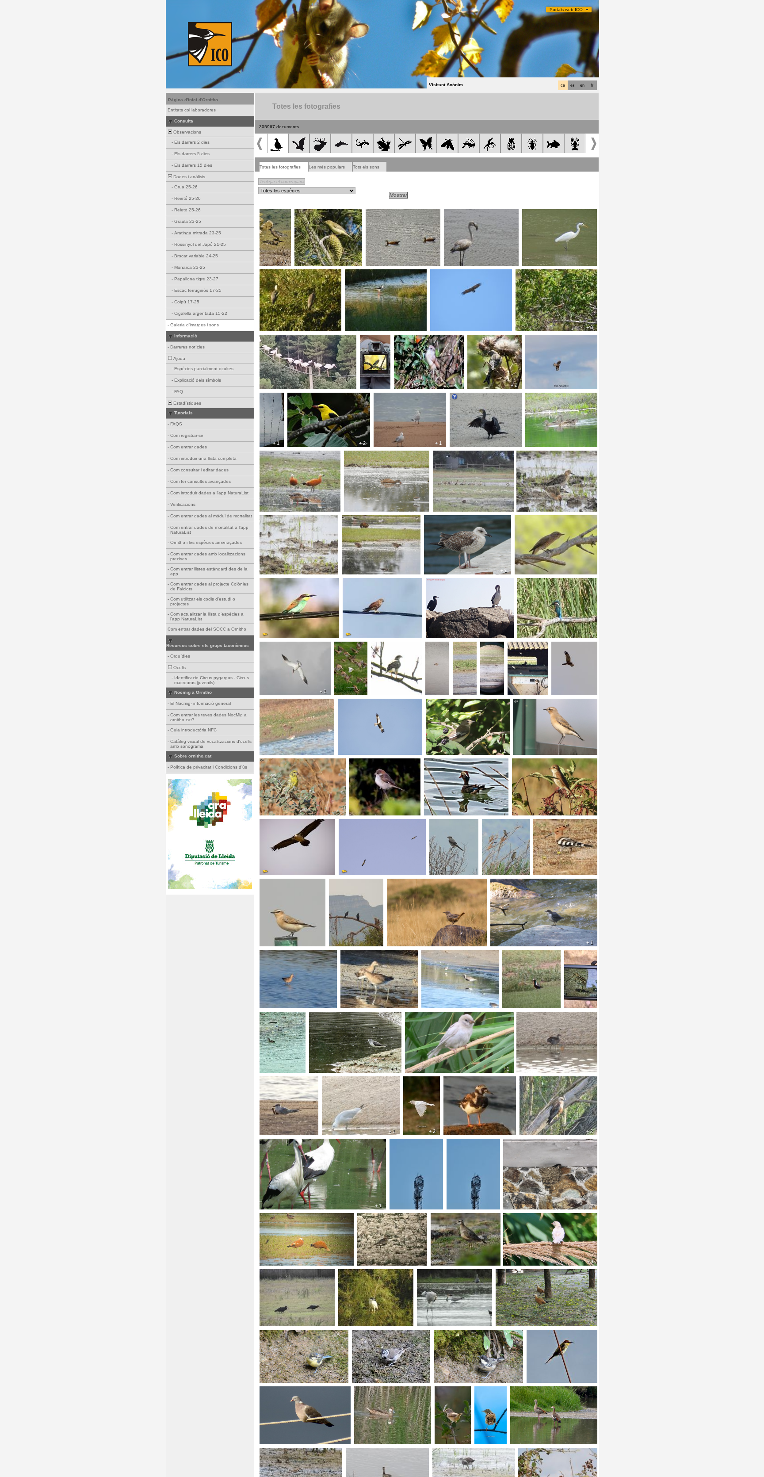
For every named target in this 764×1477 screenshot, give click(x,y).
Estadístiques (186, 403)
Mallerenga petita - (455, 1334)
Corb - (338, 883)
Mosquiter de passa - (319, 214)
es (572, 85)
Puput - (543, 824)
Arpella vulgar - (570, 646)
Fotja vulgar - (276, 1016)
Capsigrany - (365, 763)
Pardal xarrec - (345, 649)
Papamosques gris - (538, 520)
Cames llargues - (365, 274)
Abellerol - (272, 582)
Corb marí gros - (470, 397)
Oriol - (296, 397)
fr (592, 85)
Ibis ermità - (274, 1274)
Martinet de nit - (357, 1274)
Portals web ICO (566, 9)
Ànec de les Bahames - (381, 1391)
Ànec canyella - (384, 214)
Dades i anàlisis (188, 176)
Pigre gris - (435, 954)
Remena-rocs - (462, 1081)
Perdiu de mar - (464, 649)
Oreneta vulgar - (523, 1143)
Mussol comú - (526, 646)
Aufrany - (351, 824)
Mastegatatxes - (376, 342)
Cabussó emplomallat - (438, 652)
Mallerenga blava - (281, 1334)
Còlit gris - (526, 703)
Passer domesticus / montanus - (540, 1218)
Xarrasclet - (539, 397)
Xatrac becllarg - (279, 1081)
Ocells (179, 667)
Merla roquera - (405, 883)
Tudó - (269, 1391)
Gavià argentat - (443, 520)
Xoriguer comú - (362, 582)
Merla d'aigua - (508, 883)
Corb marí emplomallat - (453, 582)
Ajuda (178, 358)
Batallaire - (530, 455)
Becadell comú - (575, 957)
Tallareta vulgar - (414, 339)
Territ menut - (276, 520)
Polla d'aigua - (533, 1016)
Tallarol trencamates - (541, 274)
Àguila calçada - (357, 703)
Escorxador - (528, 763)
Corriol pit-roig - (273, 216)
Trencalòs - (274, 824)
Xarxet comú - (359, 520)
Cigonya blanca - (280, 339)
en (582, 85)
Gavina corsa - (392, 397)
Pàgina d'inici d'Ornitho (193, 99)
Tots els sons (366, 167)
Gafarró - (272, 763)
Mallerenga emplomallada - (382, 1334)
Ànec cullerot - (361, 455)
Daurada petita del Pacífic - (523, 957)
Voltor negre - (446, 274)
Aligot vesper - (542, 339)
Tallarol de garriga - (447, 1394)
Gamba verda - (327, 1016)
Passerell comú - (488, 339)
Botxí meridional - (450, 824)
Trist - (483, 1391)
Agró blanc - (537, 214)
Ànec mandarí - (442, 763)
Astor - (380, 646)
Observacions (186, 132)
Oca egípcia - (449, 455)
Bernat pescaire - (280, 274)
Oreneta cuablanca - (273, 403)
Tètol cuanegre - (279, 954)
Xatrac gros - (276, 646)
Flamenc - (457, 214)
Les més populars (327, 167)
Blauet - (528, 582)
